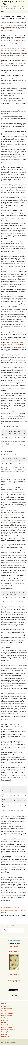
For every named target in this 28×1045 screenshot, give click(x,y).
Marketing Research (6, 1027)
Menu (2, 11)
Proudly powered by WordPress (8, 1042)
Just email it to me (14, 946)
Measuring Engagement (7, 1032)
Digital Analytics (5, 1018)
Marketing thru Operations (8, 1029)
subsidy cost (18, 885)
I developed (18, 40)
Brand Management (6, 1011)
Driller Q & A (4, 1020)
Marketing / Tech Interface (8, 1025)
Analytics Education (6, 1008)
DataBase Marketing (6, 1015)
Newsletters (4, 1034)
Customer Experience (7, 1013)
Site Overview (9, 30)
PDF (5, 917)
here (5, 507)
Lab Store (3, 1022)
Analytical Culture (6, 1006)
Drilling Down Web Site (14, 977)
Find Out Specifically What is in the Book (10, 907)
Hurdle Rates (21, 347)
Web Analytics (5, 1036)
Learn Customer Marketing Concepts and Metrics (12, 910)
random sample (21, 653)
